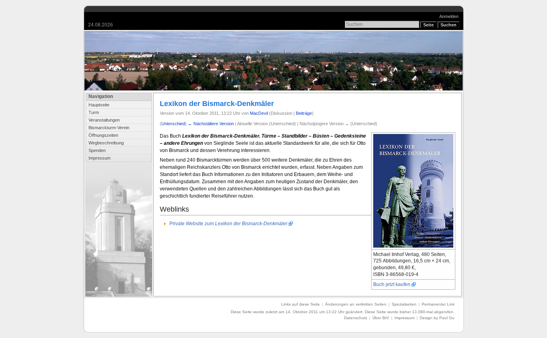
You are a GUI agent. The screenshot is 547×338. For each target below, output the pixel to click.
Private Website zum (228, 223)
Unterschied (173, 123)
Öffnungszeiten (103, 135)
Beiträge (304, 113)
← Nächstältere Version (211, 123)
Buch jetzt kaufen (391, 284)
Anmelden (449, 16)
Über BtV (380, 318)
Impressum (99, 158)
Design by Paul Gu (437, 318)
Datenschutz (355, 318)
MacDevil (259, 113)
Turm (93, 112)
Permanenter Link (438, 304)
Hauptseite (98, 104)
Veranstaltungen (104, 120)
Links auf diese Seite (300, 304)
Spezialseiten (404, 304)
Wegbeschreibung (106, 142)
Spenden (97, 150)
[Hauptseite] (273, 60)
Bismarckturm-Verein (108, 127)
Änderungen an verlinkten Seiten (355, 304)
